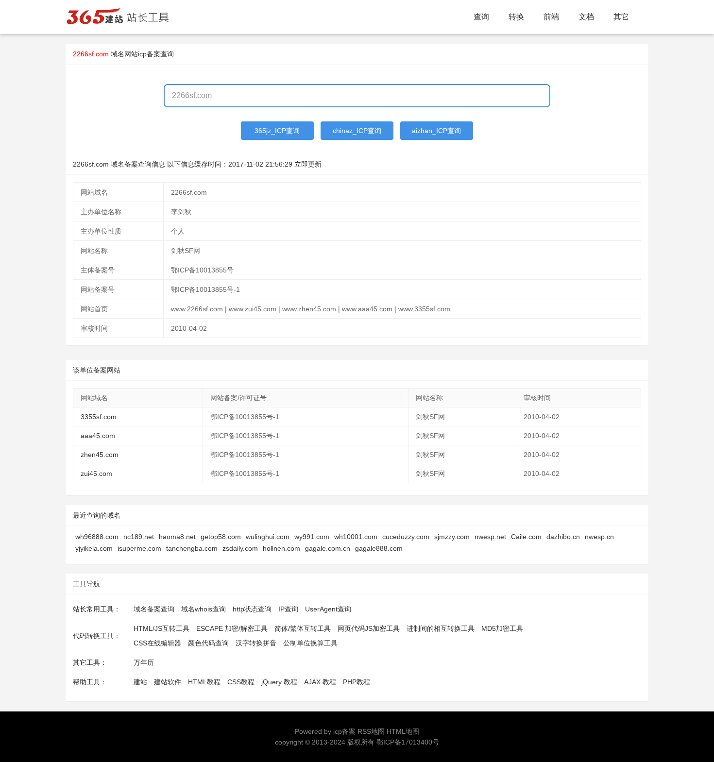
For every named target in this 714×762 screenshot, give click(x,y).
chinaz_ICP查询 (357, 131)
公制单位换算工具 (310, 643)
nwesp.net (490, 537)
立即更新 (308, 164)
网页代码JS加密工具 (369, 628)
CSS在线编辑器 (157, 643)
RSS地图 (371, 731)
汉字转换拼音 (256, 643)
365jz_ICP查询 (277, 131)
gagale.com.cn (327, 548)
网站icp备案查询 (149, 54)
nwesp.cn (599, 537)
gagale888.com (379, 548)
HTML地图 (403, 731)
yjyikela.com (94, 548)
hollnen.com (281, 548)
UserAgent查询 (328, 609)
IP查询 (288, 609)
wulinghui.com (267, 537)
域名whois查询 (203, 609)
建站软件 (167, 682)
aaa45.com (98, 436)
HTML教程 (204, 682)
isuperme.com (139, 548)
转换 (516, 17)
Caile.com (526, 537)
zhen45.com (100, 454)
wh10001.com (355, 537)
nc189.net (138, 537)
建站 (140, 682)
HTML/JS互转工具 (161, 628)
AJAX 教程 (320, 682)
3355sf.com (99, 417)
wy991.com (311, 537)
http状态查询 (252, 609)
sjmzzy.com (452, 537)
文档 (586, 17)
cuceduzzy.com (405, 537)
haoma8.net (177, 537)
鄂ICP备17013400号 (407, 742)
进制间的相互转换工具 (441, 628)
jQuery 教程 (279, 682)
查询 (481, 17)
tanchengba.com (192, 548)
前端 (551, 17)
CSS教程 (241, 682)
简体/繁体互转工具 (302, 628)
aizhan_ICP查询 (436, 131)
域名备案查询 (154, 609)
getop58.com (221, 537)
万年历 (144, 662)
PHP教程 (356, 682)
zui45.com (96, 473)
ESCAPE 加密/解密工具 (232, 628)
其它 (621, 17)
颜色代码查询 (208, 643)
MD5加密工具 (502, 628)
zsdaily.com (240, 548)
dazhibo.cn (563, 537)
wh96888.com (97, 537)
